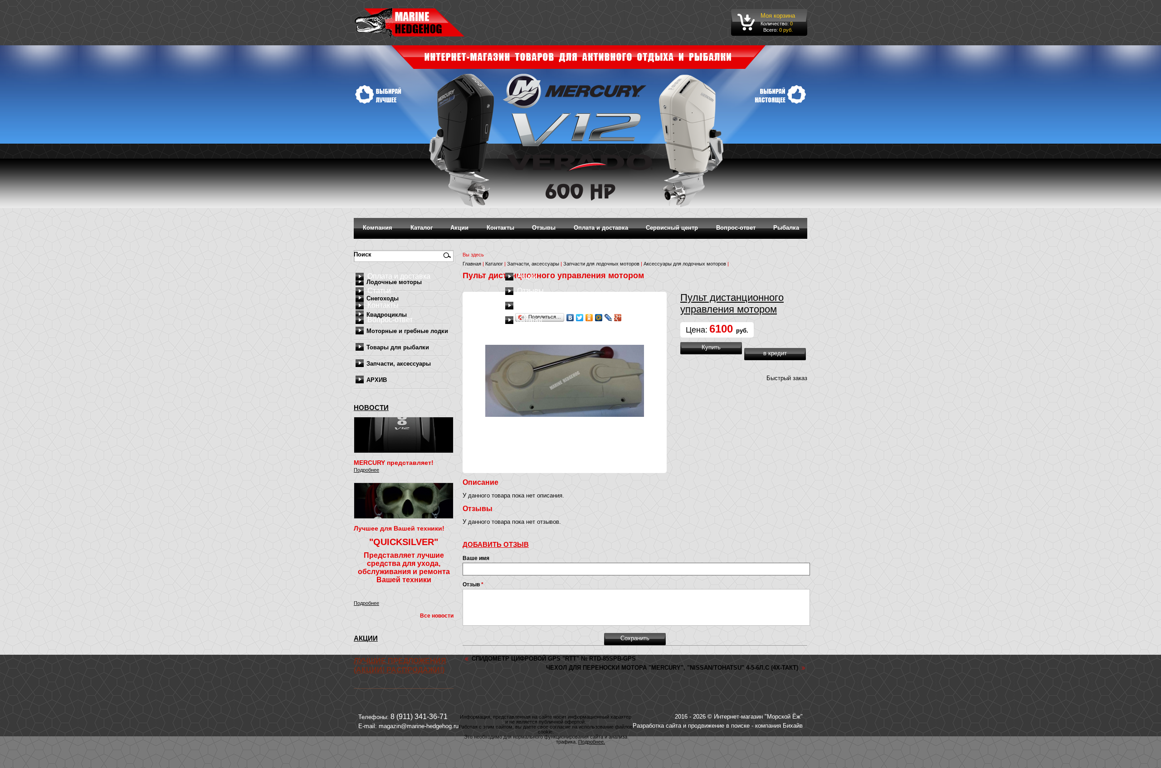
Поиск (363, 254)
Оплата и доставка (601, 227)
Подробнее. (591, 741)
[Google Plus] (618, 318)
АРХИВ (376, 380)
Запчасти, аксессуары (398, 363)
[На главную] (409, 23)
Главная (472, 263)
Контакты (500, 227)
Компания (377, 227)
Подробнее (366, 470)
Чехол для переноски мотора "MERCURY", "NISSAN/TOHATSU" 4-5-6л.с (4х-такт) (672, 667)
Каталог (421, 227)
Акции (459, 227)
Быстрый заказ (786, 378)
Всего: (770, 30)
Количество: (775, 23)
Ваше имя (476, 558)
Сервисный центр (672, 227)
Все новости (437, 616)
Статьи (379, 291)
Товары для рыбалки (397, 347)
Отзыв (473, 584)
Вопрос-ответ (736, 227)
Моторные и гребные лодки (407, 331)
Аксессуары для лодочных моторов (685, 263)
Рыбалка (786, 227)
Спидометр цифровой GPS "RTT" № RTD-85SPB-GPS (554, 658)
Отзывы (544, 227)
